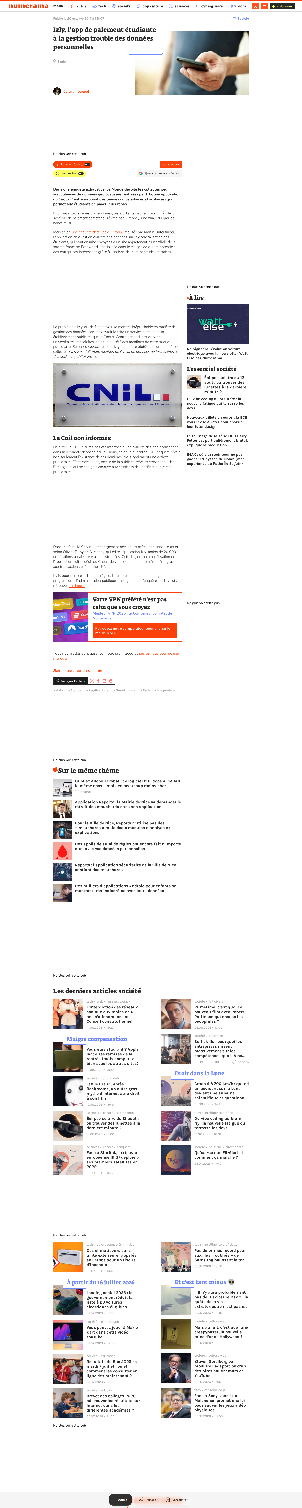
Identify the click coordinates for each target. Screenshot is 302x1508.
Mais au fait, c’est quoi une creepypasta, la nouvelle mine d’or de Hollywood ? (221, 1332)
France (76, 690)
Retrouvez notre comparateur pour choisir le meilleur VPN (132, 630)
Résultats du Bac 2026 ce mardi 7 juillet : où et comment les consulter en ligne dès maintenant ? (111, 1368)
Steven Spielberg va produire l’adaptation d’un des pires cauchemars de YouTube (220, 1368)
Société (243, 18)
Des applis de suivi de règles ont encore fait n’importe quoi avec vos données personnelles (128, 846)
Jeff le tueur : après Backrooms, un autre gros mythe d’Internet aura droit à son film (113, 1091)
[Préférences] (264, 6)
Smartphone (125, 690)
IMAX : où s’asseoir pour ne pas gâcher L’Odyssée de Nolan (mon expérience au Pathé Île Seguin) (216, 459)
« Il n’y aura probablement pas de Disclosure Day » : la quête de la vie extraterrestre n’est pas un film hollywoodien (221, 1299)
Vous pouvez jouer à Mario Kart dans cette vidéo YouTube (112, 1332)
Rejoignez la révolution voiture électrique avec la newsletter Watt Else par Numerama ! (217, 353)
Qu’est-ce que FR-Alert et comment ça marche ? (218, 1155)
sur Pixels (77, 585)
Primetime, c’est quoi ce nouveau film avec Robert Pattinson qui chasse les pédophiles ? (219, 1014)
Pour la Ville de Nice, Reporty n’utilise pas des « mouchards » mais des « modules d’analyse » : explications (122, 828)
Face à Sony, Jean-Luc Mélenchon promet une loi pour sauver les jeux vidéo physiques (220, 1402)
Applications (98, 690)
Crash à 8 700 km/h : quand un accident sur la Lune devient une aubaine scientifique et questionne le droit (221, 1090)
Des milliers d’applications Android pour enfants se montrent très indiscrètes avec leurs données (125, 888)
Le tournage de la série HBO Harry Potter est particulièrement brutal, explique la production (217, 440)
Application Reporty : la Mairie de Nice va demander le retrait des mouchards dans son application (128, 804)
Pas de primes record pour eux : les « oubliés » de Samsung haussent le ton (220, 1255)
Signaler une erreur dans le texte (77, 670)
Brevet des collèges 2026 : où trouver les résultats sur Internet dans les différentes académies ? (113, 1403)
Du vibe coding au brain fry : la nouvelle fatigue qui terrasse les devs (215, 403)
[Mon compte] (255, 6)
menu (58, 5)
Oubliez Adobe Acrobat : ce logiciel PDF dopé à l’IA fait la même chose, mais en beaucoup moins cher (128, 783)
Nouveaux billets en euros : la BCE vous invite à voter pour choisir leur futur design (217, 422)
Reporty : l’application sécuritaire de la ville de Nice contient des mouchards (125, 867)
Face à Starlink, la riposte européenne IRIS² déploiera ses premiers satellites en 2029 (112, 1159)
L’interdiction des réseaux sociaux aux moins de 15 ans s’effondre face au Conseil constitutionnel (112, 1014)
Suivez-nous (171, 164)
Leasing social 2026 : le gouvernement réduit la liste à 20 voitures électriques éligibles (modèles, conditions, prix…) (109, 1299)
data (59, 690)
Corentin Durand (76, 91)
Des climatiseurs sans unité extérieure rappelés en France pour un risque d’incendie (111, 1257)
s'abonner (284, 6)
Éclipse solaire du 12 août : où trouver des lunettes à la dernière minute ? (225, 384)
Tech (146, 690)
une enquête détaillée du (97, 232)
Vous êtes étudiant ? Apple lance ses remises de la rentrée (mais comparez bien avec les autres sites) (112, 1056)
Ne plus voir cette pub (69, 154)
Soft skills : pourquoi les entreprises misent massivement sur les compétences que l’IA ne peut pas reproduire (218, 1048)
